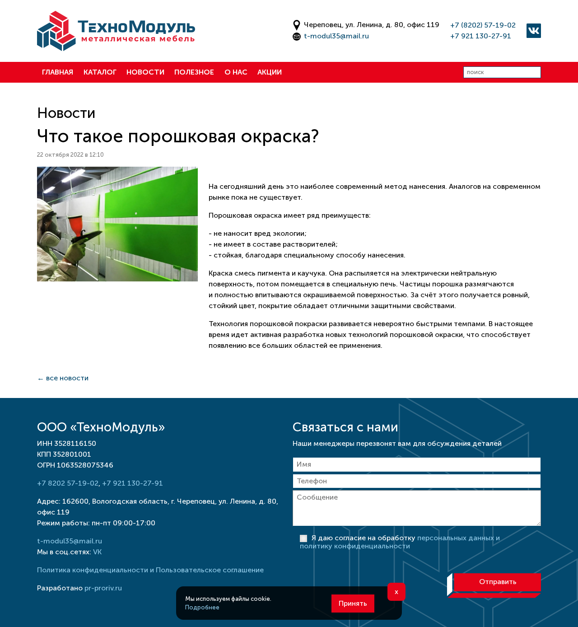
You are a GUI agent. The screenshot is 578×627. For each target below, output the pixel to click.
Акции (269, 72)
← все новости (63, 378)
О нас (235, 72)
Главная (57, 72)
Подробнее (202, 607)
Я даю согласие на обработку (400, 541)
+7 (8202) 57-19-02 (483, 25)
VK (97, 551)
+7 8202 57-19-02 (67, 483)
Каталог (100, 72)
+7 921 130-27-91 (480, 36)
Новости (145, 72)
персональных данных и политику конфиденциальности (400, 541)
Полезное (194, 72)
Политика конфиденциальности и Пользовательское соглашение (150, 570)
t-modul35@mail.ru (336, 36)
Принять (353, 603)
